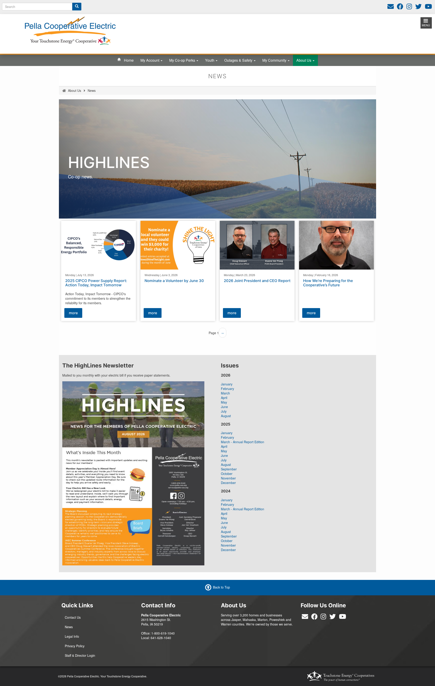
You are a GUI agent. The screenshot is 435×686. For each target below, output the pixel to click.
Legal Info (72, 636)
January (226, 384)
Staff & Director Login (80, 655)
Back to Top (221, 587)
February (227, 388)
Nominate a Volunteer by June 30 (174, 280)
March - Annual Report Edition (242, 442)
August (226, 416)
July (224, 411)
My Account (150, 60)
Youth (210, 60)
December (228, 482)
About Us (304, 60)
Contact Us (73, 617)
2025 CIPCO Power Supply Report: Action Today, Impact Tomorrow (96, 282)
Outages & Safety (238, 60)
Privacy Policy (75, 646)
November (228, 478)
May (224, 402)
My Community (274, 60)
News (69, 627)
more (73, 313)
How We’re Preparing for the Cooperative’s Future (328, 282)
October (226, 473)
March (225, 393)
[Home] (70, 30)
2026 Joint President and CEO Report (257, 280)
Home (129, 60)
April (224, 397)
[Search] (76, 6)
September (229, 469)
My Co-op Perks (182, 60)
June (224, 406)
